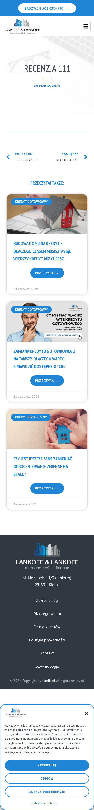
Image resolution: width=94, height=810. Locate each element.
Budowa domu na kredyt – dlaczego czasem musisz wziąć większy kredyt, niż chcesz (42, 251)
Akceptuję (47, 765)
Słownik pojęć (47, 666)
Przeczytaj (45, 273)
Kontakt (47, 653)
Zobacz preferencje (47, 792)
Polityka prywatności (44, 803)
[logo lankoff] (21, 26)
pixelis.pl (48, 680)
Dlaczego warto (47, 613)
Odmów (47, 778)
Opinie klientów (47, 626)
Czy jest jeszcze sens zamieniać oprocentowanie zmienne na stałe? (42, 466)
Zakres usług (47, 600)
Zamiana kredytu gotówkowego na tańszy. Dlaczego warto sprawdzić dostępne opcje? (44, 359)
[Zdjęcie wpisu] (47, 214)
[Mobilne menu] (86, 26)
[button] (86, 713)
